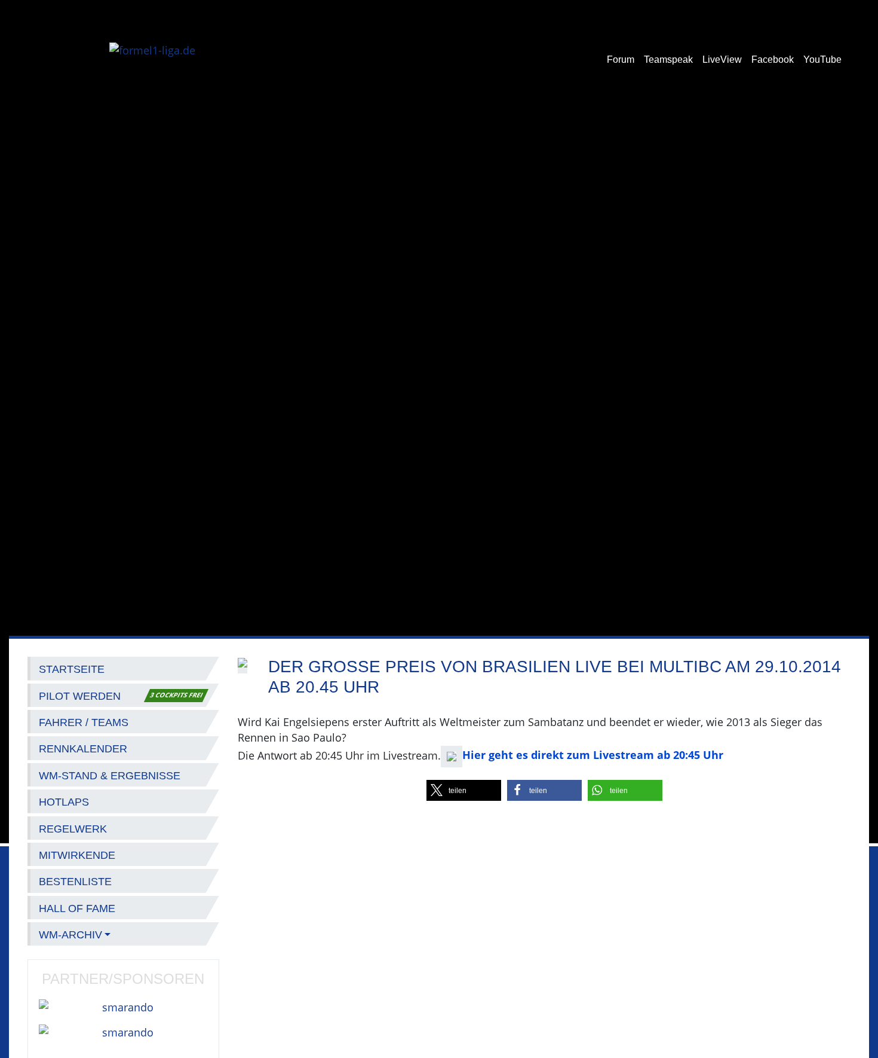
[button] (463, 790)
